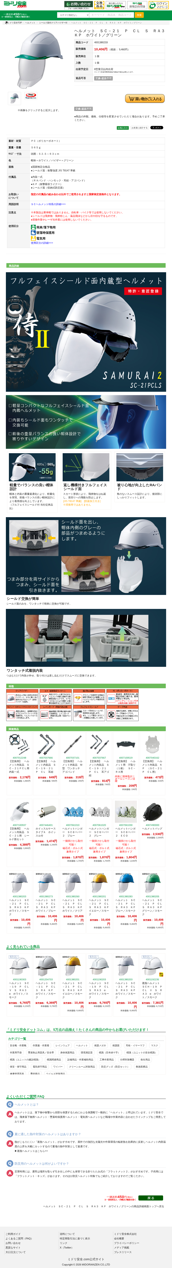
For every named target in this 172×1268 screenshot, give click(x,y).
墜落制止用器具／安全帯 (41, 1052)
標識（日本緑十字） (109, 1052)
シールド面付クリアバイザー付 (53, 23)
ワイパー (58, 1066)
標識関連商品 (54, 1059)
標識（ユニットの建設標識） (25, 1059)
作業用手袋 (16, 1052)
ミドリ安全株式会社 (125, 1233)
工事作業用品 (107, 1059)
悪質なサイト (13, 1247)
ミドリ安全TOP (15, 23)
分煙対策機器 (127, 1059)
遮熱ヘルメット (46, 1141)
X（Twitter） (67, 1247)
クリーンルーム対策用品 (82, 1066)
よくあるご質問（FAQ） (19, 1238)
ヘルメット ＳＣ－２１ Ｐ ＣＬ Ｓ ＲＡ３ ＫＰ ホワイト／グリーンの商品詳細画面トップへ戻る (103, 1206)
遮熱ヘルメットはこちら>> (32, 1150)
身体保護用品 (67, 1052)
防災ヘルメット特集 (84, 1176)
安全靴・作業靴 (18, 1045)
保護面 (115, 1045)
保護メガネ (100, 1045)
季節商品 (35, 1073)
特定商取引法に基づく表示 (75, 1238)
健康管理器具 (17, 1073)
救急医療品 (142, 1066)
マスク (154, 1045)
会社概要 (119, 1238)
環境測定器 (87, 1052)
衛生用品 (145, 1059)
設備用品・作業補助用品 (80, 1059)
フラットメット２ (118, 1171)
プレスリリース (123, 1252)
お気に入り (123, 128)
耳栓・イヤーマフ (135, 1045)
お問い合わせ (13, 1243)
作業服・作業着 (41, 1045)
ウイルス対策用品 (55, 1073)
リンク (63, 1243)
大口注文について (16, 1252)
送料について (67, 1233)
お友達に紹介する (140, 128)
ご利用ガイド (13, 1233)
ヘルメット (30, 23)
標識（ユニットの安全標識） (141, 1052)
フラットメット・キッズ (31, 1176)
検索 (139, 15)
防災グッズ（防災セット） (115, 1066)
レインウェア (63, 1045)
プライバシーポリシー (126, 1243)
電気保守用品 (40, 1066)
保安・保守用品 (18, 1066)
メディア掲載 (121, 1247)
